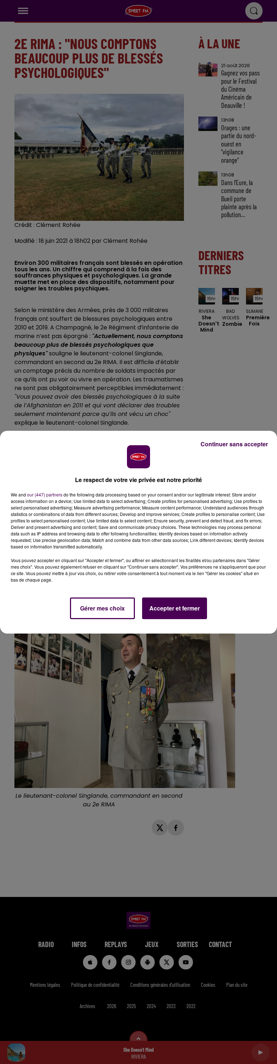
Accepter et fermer (174, 608)
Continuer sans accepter (234, 444)
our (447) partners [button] (44, 494)
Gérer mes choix (102, 608)
